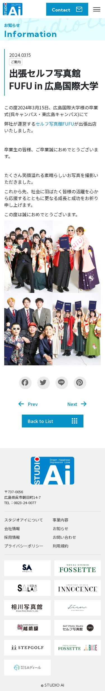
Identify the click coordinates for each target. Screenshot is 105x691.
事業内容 (60, 520)
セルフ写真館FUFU (55, 123)
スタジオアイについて (23, 520)
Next (72, 404)
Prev (33, 404)
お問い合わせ (64, 537)
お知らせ (60, 528)
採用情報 (12, 537)
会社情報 (12, 528)
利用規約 (60, 546)
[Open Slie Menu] (96, 9)
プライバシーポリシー (23, 546)
